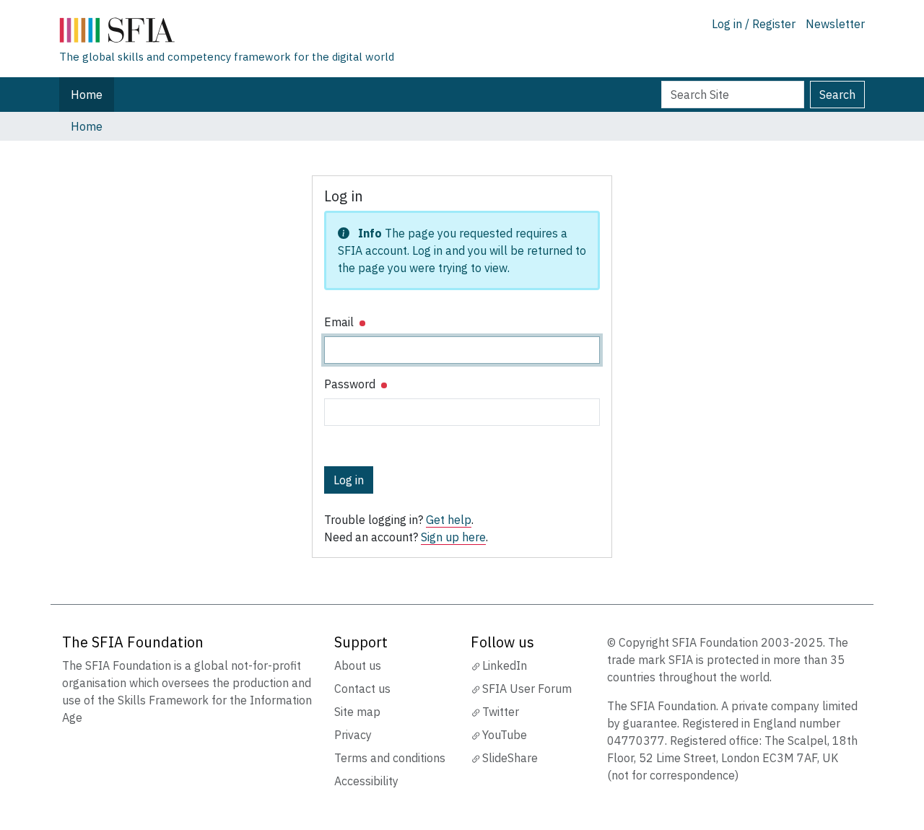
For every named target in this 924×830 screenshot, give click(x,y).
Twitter (500, 711)
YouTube (504, 735)
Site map (357, 711)
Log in (349, 480)
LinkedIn (504, 665)
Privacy (353, 735)
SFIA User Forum (527, 688)
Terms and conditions (389, 758)
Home (87, 94)
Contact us (362, 688)
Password (351, 384)
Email (340, 322)
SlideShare (510, 758)
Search (837, 94)
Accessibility (366, 781)
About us (357, 665)
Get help (448, 519)
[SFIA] (226, 33)
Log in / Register (754, 24)
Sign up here (453, 537)
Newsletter (835, 24)
